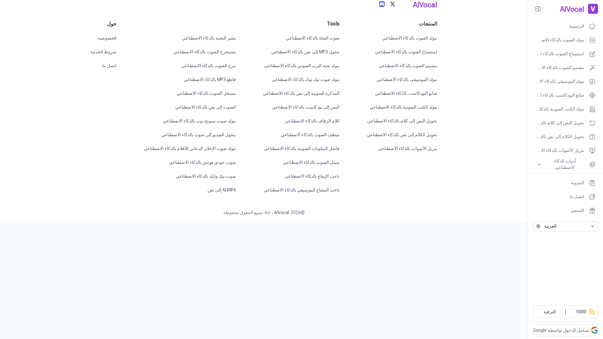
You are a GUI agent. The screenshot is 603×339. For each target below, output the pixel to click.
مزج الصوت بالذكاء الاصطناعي (208, 65)
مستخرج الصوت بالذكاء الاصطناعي (204, 51)
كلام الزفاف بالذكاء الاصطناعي (312, 120)
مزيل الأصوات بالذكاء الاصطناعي (407, 148)
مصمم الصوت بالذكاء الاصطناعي (408, 65)
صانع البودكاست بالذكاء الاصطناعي (406, 93)
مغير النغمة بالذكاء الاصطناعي (209, 37)
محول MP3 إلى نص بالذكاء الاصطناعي (305, 51)
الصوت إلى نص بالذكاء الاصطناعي (205, 107)
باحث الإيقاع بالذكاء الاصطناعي (312, 176)
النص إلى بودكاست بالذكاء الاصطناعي (306, 107)
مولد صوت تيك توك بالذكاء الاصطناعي (306, 79)
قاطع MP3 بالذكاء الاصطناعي (210, 79)
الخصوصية (107, 37)
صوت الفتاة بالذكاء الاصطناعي (313, 37)
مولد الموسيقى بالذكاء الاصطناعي (407, 79)
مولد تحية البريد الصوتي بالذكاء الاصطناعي (302, 65)
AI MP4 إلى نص (222, 189)
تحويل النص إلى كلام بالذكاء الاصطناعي (402, 120)
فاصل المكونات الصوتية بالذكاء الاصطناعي (302, 148)
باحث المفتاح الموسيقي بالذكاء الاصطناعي (302, 189)
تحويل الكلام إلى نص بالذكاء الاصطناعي (402, 134)
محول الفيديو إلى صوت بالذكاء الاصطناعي (198, 134)
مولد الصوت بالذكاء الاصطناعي (409, 37)
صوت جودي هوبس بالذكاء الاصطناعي (202, 162)
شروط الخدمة (103, 51)
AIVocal (281, 212)
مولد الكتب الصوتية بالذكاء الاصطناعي (403, 107)
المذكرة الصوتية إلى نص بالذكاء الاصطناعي (301, 93)
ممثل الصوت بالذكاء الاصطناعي (311, 162)
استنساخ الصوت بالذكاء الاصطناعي (406, 51)
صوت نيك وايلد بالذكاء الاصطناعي (206, 176)
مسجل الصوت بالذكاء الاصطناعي (206, 93)
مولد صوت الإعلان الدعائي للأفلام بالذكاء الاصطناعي (190, 148)
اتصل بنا (109, 65)
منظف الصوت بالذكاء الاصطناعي (310, 134)
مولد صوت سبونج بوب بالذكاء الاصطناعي (199, 120)
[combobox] (565, 226)
